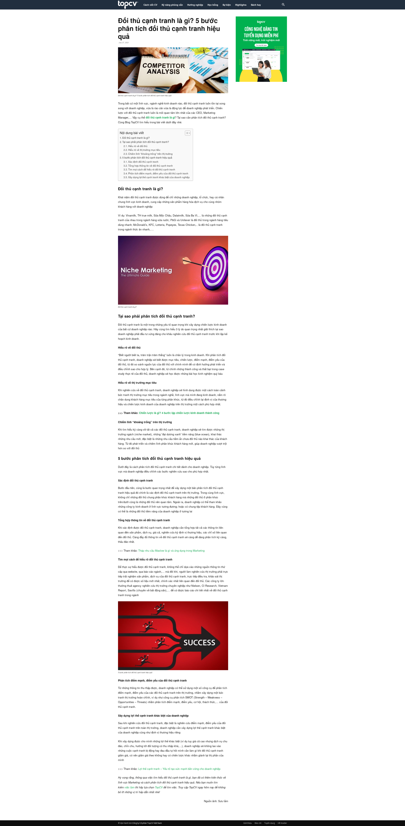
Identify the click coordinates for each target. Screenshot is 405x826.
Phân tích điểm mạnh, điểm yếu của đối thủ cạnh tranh (158, 173)
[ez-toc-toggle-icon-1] (186, 133)
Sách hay (256, 4)
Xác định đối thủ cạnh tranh (143, 161)
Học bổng (213, 4)
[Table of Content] (187, 133)
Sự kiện (227, 4)
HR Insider (282, 823)
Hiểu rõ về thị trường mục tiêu (144, 149)
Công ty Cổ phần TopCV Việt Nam (147, 823)
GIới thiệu (247, 823)
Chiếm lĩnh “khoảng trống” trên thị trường (150, 153)
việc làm (129, 787)
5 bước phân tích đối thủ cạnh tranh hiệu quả (147, 157)
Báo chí (258, 823)
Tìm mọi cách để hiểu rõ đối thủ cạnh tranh (151, 169)
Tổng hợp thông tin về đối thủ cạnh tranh (150, 165)
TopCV (159, 787)
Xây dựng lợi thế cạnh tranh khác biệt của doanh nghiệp (159, 177)
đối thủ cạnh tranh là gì (160, 117)
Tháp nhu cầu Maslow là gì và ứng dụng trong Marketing (171, 550)
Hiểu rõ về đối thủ (138, 146)
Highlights (240, 4)
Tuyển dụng (269, 823)
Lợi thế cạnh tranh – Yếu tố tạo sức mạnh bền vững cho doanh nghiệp (179, 769)
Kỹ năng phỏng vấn (172, 4)
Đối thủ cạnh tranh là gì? (136, 138)
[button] (283, 4)
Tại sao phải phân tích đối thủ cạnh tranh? (145, 142)
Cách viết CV (150, 4)
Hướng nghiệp (195, 4)
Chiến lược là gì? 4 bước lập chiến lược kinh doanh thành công (179, 413)
